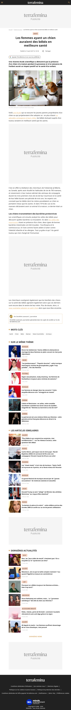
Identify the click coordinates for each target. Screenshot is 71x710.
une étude (17, 113)
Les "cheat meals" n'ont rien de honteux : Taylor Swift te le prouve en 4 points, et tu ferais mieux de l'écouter (42, 466)
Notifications (43, 693)
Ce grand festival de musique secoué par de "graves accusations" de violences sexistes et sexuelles (40, 480)
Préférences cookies (63, 693)
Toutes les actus (18, 29)
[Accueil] (35, 2)
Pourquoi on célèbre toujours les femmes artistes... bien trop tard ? (40, 586)
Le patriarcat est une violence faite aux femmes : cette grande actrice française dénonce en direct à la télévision (42, 419)
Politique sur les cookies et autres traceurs (22, 690)
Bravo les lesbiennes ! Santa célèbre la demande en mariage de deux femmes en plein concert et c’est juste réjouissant (42, 352)
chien (17, 334)
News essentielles (38, 334)
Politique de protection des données (48, 690)
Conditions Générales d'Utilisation (21, 686)
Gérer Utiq (52, 693)
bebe (22, 334)
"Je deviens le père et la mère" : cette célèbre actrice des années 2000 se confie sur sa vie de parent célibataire (42, 506)
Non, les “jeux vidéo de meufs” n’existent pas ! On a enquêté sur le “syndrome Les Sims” (40, 559)
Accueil (10, 29)
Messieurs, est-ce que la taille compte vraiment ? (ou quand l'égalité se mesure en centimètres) (41, 573)
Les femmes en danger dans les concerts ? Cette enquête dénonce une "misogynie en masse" (39, 391)
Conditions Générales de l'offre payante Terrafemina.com (19, 693)
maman (28, 334)
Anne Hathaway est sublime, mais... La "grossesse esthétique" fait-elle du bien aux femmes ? (40, 600)
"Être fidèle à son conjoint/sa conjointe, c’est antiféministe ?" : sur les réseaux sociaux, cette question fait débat (39, 440)
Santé (11, 334)
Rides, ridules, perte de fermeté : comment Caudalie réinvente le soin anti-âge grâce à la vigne (41, 613)
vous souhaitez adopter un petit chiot (23, 308)
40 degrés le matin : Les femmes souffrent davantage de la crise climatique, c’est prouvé (41, 626)
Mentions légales (53, 686)
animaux (48, 334)
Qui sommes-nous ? (40, 686)
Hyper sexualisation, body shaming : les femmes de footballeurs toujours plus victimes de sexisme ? (40, 378)
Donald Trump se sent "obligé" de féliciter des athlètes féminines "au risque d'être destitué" (41, 493)
